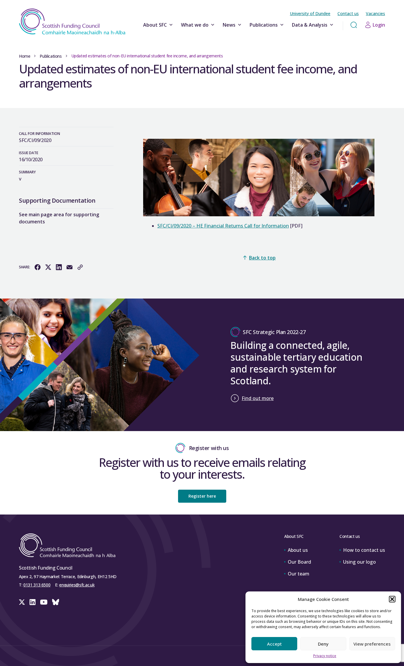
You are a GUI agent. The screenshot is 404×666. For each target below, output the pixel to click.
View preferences (372, 644)
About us (298, 550)
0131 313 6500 (36, 585)
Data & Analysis (309, 25)
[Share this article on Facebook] (38, 267)
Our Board (299, 562)
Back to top (262, 257)
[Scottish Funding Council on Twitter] (22, 602)
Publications (264, 25)
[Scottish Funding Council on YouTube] (43, 602)
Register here (202, 496)
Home (24, 56)
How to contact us (364, 550)
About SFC (155, 25)
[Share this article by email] (69, 267)
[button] (392, 599)
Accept (274, 644)
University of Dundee (310, 13)
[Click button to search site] (353, 24)
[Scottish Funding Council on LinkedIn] (32, 602)
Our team (298, 573)
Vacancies (375, 13)
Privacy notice (324, 655)
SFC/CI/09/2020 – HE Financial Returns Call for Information (223, 225)
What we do (195, 25)
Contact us (348, 13)
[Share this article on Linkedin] (59, 267)
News (229, 25)
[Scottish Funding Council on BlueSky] (55, 602)
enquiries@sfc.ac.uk (76, 585)
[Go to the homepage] (72, 21)
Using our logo (359, 562)
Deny (323, 644)
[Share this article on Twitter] (48, 267)
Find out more (258, 398)
